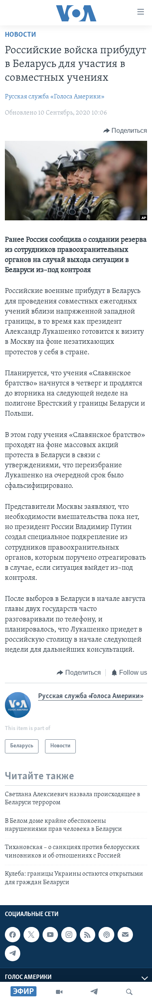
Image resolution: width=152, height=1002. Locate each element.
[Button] (125, 131)
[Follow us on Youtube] (50, 934)
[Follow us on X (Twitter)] (31, 934)
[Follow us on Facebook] (12, 934)
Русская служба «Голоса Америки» (55, 97)
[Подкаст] (106, 934)
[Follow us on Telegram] (12, 953)
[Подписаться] (125, 934)
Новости (20, 35)
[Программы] (59, 992)
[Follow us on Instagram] (69, 934)
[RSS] (87, 934)
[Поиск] (129, 992)
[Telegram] (94, 992)
